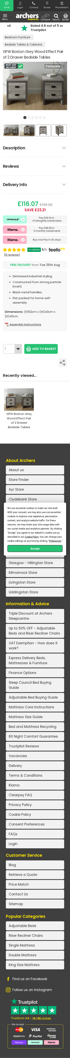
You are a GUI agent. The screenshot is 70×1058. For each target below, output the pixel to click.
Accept (35, 548)
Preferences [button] (55, 540)
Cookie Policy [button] (31, 536)
